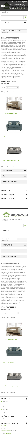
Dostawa (5, 406)
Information (7, 170)
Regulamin (5, 409)
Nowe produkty (6, 401)
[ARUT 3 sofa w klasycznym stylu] (14, 150)
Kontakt (20, 219)
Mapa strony (5, 12)
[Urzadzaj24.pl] (14, 214)
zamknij (3, 5)
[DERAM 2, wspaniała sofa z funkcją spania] (14, 127)
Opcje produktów (10, 182)
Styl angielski (5, 219)
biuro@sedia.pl (7, 433)
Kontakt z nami (6, 404)
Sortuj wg (3, 87)
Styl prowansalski (13, 219)
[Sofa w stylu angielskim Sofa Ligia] (14, 103)
